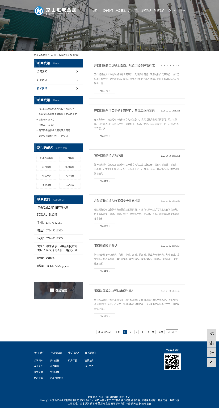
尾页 (161, 332)
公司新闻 (42, 71)
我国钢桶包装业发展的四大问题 (54, 130)
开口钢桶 (69, 158)
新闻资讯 (146, 10)
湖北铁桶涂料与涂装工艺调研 (53, 136)
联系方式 (88, 360)
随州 (144, 403)
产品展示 (120, 10)
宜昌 (108, 403)
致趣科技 (174, 400)
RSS (122, 397)
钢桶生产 (46, 176)
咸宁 (138, 403)
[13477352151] (211, 333)
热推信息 (92, 397)
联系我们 (159, 10)
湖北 (82, 403)
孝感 (128, 403)
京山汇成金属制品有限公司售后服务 (57, 109)
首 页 (53, 55)
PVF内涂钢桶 (46, 158)
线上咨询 (88, 366)
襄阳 (113, 403)
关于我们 (108, 10)
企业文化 (38, 366)
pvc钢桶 (70, 185)
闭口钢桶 (46, 167)
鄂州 (118, 403)
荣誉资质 (38, 372)
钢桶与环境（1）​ (47, 120)
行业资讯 (42, 80)
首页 (94, 10)
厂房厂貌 (133, 10)
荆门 (123, 403)
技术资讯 (74, 55)
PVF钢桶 (70, 176)
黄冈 (133, 403)
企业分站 (103, 397)
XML (128, 397)
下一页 (150, 332)
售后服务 (38, 378)
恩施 (149, 403)
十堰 (97, 403)
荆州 (102, 403)
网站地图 (114, 397)
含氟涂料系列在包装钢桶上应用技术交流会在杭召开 (59, 114)
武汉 (87, 403)
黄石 (92, 403)
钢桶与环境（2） (47, 125)
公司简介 (38, 360)
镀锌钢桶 (69, 167)
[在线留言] (211, 352)
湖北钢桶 (46, 185)
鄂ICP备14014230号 (89, 400)
